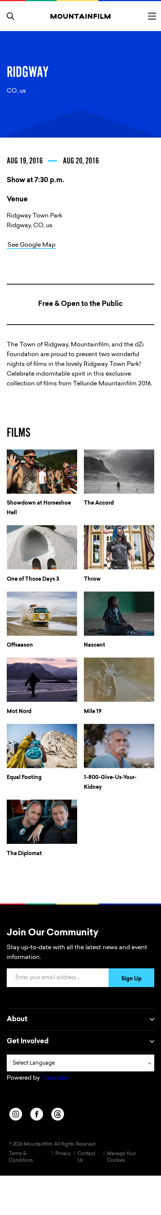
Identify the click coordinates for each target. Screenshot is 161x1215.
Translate (54, 1078)
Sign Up (131, 979)
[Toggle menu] (152, 16)
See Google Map (31, 245)
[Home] (80, 16)
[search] (10, 16)
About (17, 1019)
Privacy (63, 1154)
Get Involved (28, 1041)
